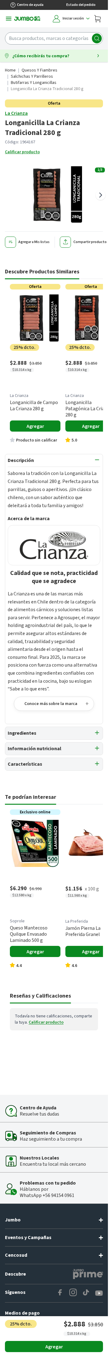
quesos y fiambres (39, 70)
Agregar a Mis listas (34, 242)
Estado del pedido (81, 4)
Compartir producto (90, 242)
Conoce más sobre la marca (50, 704)
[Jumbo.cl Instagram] (73, 1293)
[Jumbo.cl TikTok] (86, 1293)
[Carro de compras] (97, 18)
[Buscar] (97, 38)
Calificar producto (22, 152)
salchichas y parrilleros (32, 76)
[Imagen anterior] (7, 195)
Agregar (54, 1346)
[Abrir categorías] (8, 18)
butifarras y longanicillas (33, 83)
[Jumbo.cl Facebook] (60, 1293)
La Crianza (16, 113)
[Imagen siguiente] (100, 195)
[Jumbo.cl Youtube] (99, 1293)
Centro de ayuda (30, 4)
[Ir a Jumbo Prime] (88, 1274)
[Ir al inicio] (27, 18)
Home (10, 70)
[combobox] (54, 38)
